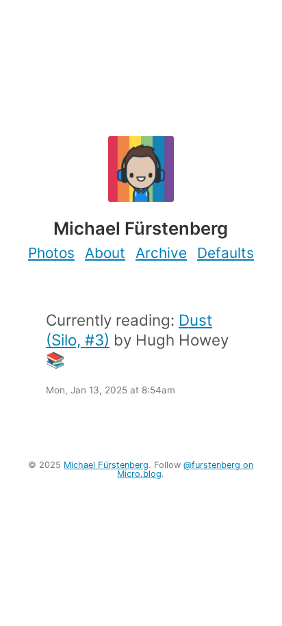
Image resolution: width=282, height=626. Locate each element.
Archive (161, 252)
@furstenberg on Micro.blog (185, 469)
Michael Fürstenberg (106, 465)
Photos (51, 252)
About (105, 252)
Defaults (225, 252)
